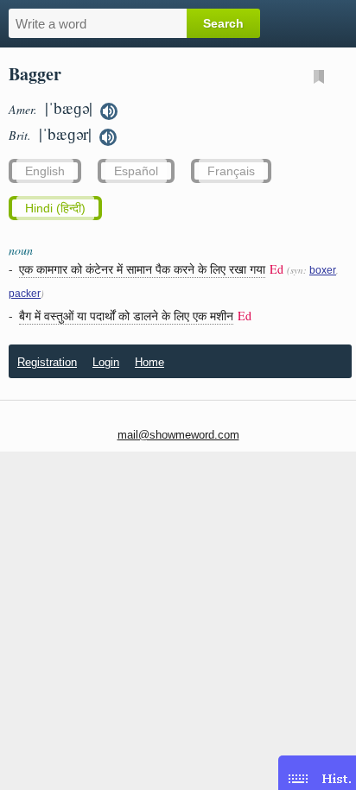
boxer (322, 270)
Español (136, 171)
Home (149, 362)
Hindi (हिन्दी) (55, 208)
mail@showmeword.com (178, 434)
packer (25, 294)
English (45, 171)
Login (105, 362)
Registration (47, 362)
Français (231, 171)
